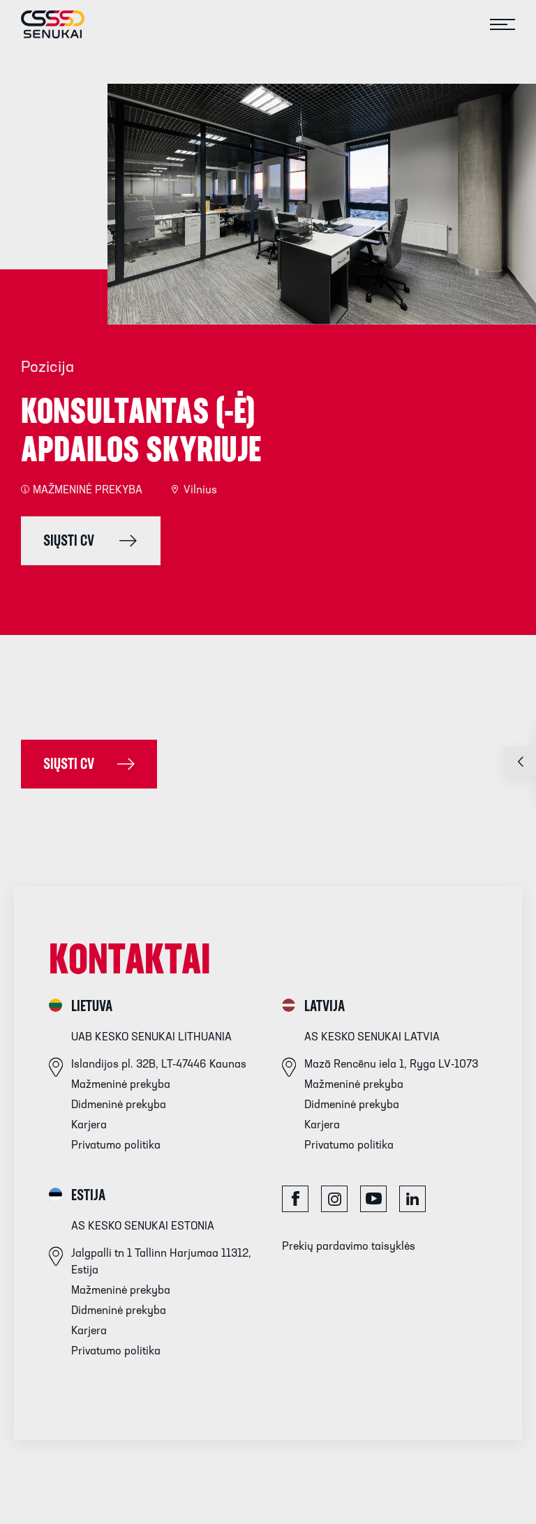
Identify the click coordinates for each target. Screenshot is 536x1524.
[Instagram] (334, 1199)
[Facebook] (295, 1199)
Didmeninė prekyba (118, 1105)
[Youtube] (373, 1199)
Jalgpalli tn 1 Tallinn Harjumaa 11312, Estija (161, 1262)
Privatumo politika (116, 1145)
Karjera (89, 1125)
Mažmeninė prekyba (120, 1085)
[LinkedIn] (412, 1199)
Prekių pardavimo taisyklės (348, 1247)
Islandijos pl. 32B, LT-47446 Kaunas (158, 1064)
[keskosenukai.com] (42, 24)
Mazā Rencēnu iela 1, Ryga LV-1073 (391, 1064)
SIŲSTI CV (68, 765)
